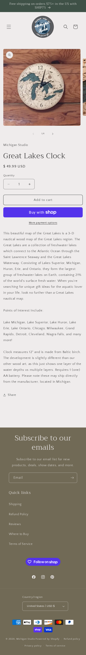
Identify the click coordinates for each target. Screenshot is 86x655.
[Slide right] (53, 134)
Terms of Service (21, 544)
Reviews (15, 524)
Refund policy (72, 639)
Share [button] (12, 395)
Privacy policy (32, 645)
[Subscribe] (72, 478)
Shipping (15, 504)
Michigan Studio (25, 639)
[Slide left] (33, 134)
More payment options (43, 222)
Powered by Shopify (48, 639)
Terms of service (55, 645)
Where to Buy (19, 534)
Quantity (9, 175)
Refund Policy (18, 514)
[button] (9, 27)
